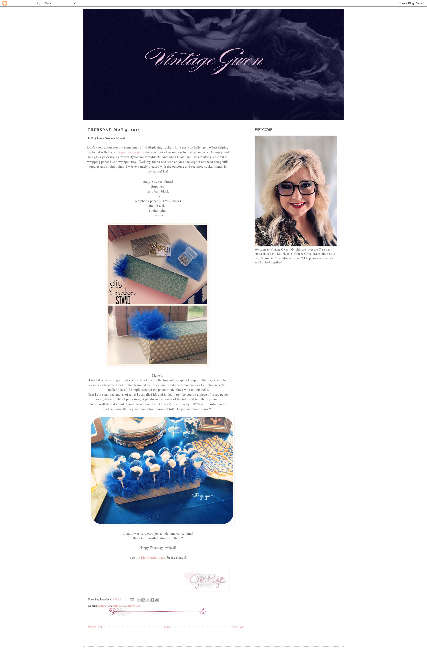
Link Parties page (153, 557)
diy (109, 606)
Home (166, 627)
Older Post (237, 627)
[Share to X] (148, 600)
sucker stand (133, 606)
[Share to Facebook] (152, 600)
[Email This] (139, 600)
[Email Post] (132, 599)
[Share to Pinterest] (156, 600)
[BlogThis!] (143, 600)
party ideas (119, 606)
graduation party (132, 152)
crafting (102, 606)
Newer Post (95, 627)
